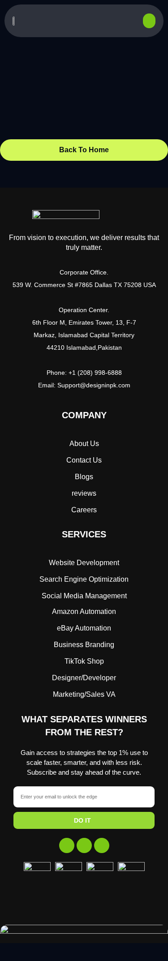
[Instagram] (84, 845)
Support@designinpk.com (93, 385)
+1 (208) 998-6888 (95, 372)
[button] (149, 20)
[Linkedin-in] (101, 845)
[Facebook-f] (66, 845)
